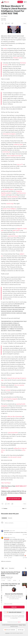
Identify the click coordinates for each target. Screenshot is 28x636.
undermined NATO (13, 433)
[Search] (25, 568)
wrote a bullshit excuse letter (14, 156)
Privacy (20, 625)
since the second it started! (14, 457)
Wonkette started (17, 58)
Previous (5, 508)
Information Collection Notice (18, 616)
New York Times (6, 483)
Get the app (20, 629)
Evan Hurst (3, 18)
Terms (24, 625)
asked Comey (16, 230)
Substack (7, 633)
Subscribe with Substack (15, 612)
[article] (14, 576)
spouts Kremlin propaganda (10, 399)
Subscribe (20, 2)
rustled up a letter (18, 144)
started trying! (9, 204)
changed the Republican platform (11, 192)
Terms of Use (21, 615)
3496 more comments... (6, 561)
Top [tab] (2, 568)
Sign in (25, 2)
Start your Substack (10, 629)
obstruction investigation (9, 134)
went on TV (20, 164)
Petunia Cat (6, 537)
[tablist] (7, 518)
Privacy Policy (15, 618)
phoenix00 (6, 530)
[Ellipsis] (26, 530)
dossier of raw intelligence (9, 209)
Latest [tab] (6, 568)
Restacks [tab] (10, 518)
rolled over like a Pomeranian (14, 416)
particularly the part (13, 236)
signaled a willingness (8, 189)
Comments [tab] (4, 518)
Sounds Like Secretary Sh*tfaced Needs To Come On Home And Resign (10, 573)
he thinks (8, 390)
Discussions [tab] (11, 568)
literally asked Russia (12, 197)
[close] (24, 588)
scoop (4, 48)
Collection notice (14, 626)
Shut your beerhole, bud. (7, 577)
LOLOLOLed (6, 152)
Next (23, 508)
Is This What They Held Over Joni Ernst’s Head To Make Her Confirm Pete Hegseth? (10, 585)
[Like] (2, 23)
